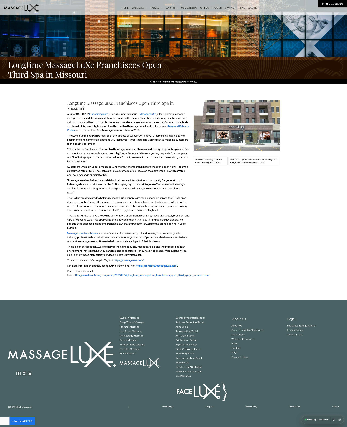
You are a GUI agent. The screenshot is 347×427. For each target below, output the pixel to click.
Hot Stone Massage (131, 331)
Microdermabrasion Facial (190, 318)
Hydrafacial (182, 362)
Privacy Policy (295, 330)
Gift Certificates (211, 7)
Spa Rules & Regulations (301, 326)
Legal (291, 319)
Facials (155, 7)
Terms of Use (294, 335)
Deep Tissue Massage (132, 322)
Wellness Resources (242, 339)
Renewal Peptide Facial (189, 358)
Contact (236, 348)
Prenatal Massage (129, 327)
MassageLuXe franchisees (82, 233)
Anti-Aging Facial (185, 336)
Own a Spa (231, 7)
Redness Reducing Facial (190, 322)
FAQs (234, 352)
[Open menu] (340, 420)
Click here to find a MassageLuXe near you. (173, 81)
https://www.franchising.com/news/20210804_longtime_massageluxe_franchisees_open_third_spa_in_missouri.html (141, 275)
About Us (239, 319)
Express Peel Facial (186, 345)
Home (125, 7)
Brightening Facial (186, 340)
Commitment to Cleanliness (247, 330)
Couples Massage (129, 349)
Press (234, 343)
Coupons (209, 407)
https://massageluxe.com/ (129, 260)
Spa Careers (238, 335)
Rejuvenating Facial (187, 331)
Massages (138, 7)
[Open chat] (334, 420)
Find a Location (332, 4)
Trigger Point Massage (132, 345)
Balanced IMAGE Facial (188, 371)
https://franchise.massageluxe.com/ (156, 265)
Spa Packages (127, 353)
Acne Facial (182, 327)
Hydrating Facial (185, 353)
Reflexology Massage (131, 336)
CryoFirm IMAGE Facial (189, 367)
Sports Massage (128, 340)
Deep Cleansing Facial (188, 349)
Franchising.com (98, 114)
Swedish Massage (129, 318)
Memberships (189, 7)
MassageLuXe (147, 114)
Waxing (170, 7)
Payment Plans (239, 357)
